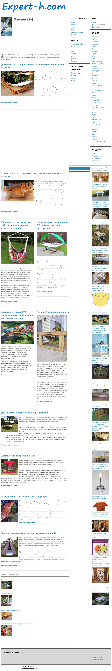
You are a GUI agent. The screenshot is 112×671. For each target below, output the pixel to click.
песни (94, 117)
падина (94, 139)
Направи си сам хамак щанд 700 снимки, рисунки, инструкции (52, 225)
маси (72, 51)
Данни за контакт (98, 24)
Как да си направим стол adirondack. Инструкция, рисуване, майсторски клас (100, 311)
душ (93, 122)
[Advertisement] (35, 51)
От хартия (95, 161)
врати (73, 56)
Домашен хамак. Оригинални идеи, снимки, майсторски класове (32, 66)
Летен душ (96, 70)
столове (74, 53)
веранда (94, 51)
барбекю (95, 39)
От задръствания (98, 156)
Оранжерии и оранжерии (97, 86)
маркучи (95, 114)
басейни (95, 41)
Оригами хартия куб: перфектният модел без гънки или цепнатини (99, 288)
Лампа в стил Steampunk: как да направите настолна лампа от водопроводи (100, 466)
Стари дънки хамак (7, 580)
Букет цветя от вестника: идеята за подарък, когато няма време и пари (99, 268)
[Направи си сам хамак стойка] (52, 244)
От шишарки (96, 158)
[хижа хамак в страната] (9, 547)
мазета (94, 97)
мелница (95, 75)
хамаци (94, 56)
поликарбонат (97, 100)
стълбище (95, 68)
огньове (94, 66)
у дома (94, 22)
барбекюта (95, 73)
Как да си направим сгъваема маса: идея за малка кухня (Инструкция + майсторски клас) (100, 329)
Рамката (95, 136)
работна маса (96, 124)
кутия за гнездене (98, 141)
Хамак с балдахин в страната (53, 312)
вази (93, 153)
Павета (94, 49)
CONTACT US (97, 658)
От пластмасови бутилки (77, 33)
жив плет (95, 134)
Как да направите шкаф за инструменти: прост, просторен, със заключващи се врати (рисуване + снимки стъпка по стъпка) (100, 561)
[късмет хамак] (17, 83)
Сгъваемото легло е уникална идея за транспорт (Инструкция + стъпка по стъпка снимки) (100, 588)
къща (93, 58)
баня (93, 144)
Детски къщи (76, 73)
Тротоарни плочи (98, 107)
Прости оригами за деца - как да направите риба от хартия (99, 535)
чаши (73, 22)
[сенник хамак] (52, 338)
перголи (95, 44)
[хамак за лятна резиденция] (9, 424)
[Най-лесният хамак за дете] (6, 616)
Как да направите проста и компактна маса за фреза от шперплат (100, 186)
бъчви (94, 46)
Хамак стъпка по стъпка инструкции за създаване (17, 624)
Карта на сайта (98, 660)
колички (95, 105)
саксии (94, 129)
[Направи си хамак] (17, 332)
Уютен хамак (5, 593)
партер (73, 46)
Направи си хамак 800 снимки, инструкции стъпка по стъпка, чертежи (17, 315)
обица (94, 95)
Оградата (95, 36)
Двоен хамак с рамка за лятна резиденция (24, 412)
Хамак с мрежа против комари (18, 455)
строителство (97, 102)
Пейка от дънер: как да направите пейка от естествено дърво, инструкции (99, 446)
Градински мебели (78, 44)
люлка (73, 78)
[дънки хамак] (6, 585)
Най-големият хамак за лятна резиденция (24, 496)
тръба (73, 27)
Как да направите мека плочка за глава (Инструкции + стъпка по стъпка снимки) (100, 204)
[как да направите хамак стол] (17, 248)
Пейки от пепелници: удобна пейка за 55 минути (100, 222)
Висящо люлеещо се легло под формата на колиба (28, 533)
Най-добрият (96, 27)
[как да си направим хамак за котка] (17, 190)
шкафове (74, 58)
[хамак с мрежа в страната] (9, 467)
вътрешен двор (97, 90)
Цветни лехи (96, 119)
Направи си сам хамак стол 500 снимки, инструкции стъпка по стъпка (16, 225)
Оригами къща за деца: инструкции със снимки (99, 497)
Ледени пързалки (98, 63)
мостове (95, 78)
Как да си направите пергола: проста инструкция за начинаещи (100, 405)
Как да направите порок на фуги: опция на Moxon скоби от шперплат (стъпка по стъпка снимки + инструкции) (100, 426)
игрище (73, 75)
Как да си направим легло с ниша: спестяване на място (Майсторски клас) (100, 250)
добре (94, 131)
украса (94, 83)
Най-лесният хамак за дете (9, 610)
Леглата (74, 61)
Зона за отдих (97, 61)
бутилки (74, 24)
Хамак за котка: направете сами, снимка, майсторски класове (31, 175)
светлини (95, 112)
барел (73, 29)
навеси (94, 80)
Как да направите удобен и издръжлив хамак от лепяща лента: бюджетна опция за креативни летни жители (100, 384)
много (94, 110)
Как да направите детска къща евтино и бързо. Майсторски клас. (99, 360)
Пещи (94, 92)
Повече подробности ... (9, 103)
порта (94, 53)
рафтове (74, 49)
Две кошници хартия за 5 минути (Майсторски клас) (100, 169)
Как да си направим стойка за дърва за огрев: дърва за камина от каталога (100, 516)
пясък (73, 80)
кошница (95, 127)
